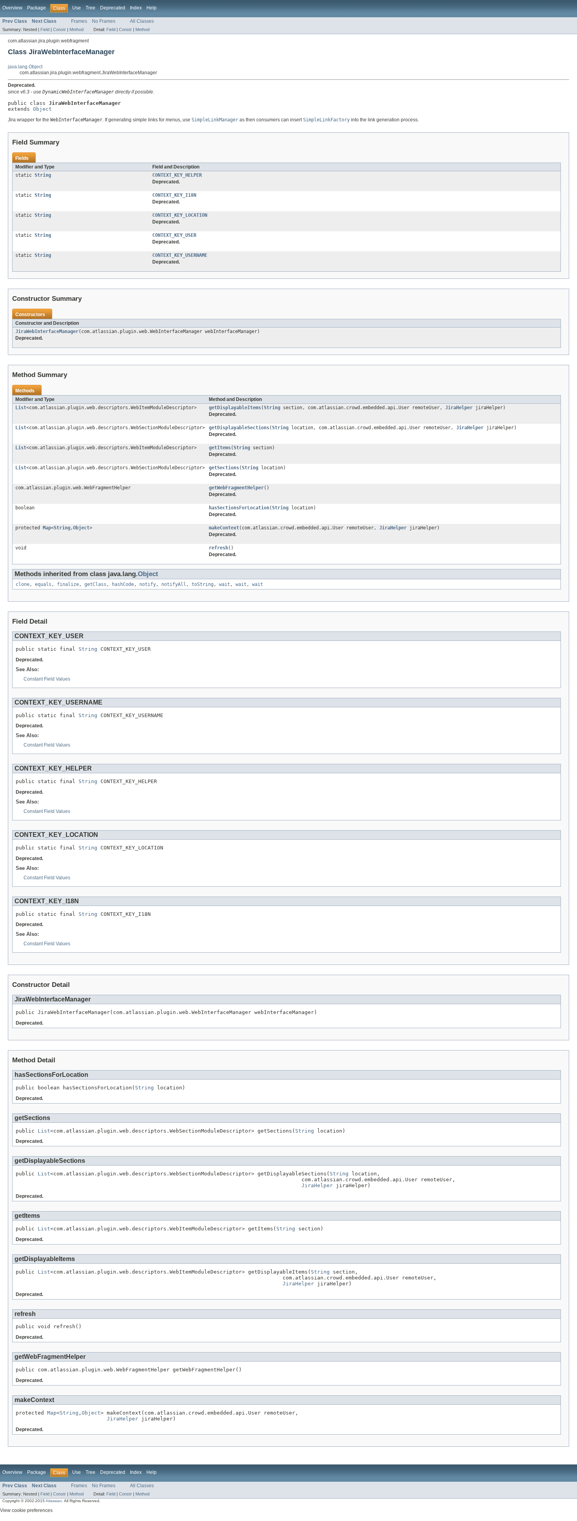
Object (42, 109)
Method (76, 29)
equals (43, 584)
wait (224, 584)
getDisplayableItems (235, 407)
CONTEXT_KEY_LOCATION (179, 215)
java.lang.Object (25, 67)
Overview (12, 8)
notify (147, 584)
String (43, 175)
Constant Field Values (47, 679)
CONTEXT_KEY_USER (174, 235)
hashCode (123, 584)
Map (47, 528)
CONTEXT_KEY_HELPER (177, 175)
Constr (59, 29)
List (20, 407)
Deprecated (112, 8)
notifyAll (173, 584)
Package (36, 8)
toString (203, 584)
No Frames (103, 21)
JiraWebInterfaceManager (47, 331)
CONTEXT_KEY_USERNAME (179, 255)
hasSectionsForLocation (239, 508)
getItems (220, 447)
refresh (218, 548)
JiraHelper (459, 407)
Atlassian (54, 1501)
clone (22, 584)
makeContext (224, 528)
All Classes (142, 21)
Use (76, 8)
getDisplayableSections (239, 427)
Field (44, 29)
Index (136, 8)
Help (151, 8)
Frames (79, 21)
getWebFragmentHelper (236, 488)
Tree (90, 8)
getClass (95, 584)
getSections (224, 467)
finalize (68, 584)
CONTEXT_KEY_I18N (174, 195)
